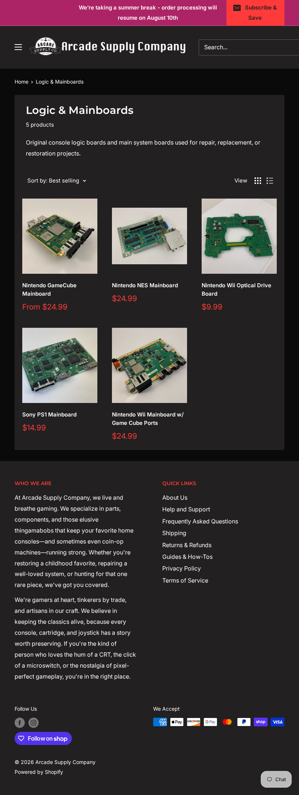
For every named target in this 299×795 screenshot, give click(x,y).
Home (21, 81)
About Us (174, 497)
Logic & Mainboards (60, 81)
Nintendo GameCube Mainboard (49, 289)
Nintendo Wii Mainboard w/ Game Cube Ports (148, 418)
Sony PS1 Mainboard (49, 414)
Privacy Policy (181, 568)
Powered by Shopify (39, 772)
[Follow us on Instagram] (33, 723)
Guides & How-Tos (187, 556)
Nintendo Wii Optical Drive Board (236, 289)
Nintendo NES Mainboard (145, 285)
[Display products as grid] (258, 180)
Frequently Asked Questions (200, 521)
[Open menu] (18, 47)
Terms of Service (185, 580)
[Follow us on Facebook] (20, 723)
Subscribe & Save (261, 12)
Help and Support (186, 509)
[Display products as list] (270, 180)
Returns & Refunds (186, 545)
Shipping (174, 533)
